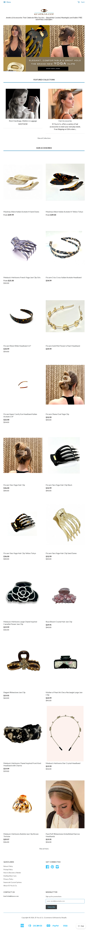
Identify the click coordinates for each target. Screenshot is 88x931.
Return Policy (8, 866)
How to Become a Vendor (12, 873)
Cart (83, 2)
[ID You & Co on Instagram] (57, 867)
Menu (8, 2)
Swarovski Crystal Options (12, 882)
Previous (8, 48)
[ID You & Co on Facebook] (47, 867)
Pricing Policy (8, 869)
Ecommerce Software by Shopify (55, 918)
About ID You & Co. (10, 886)
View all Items (44, 849)
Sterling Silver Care (9, 876)
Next (79, 48)
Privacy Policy (8, 879)
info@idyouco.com (13, 896)
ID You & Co (39, 918)
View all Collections (44, 138)
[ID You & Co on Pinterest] (52, 867)
